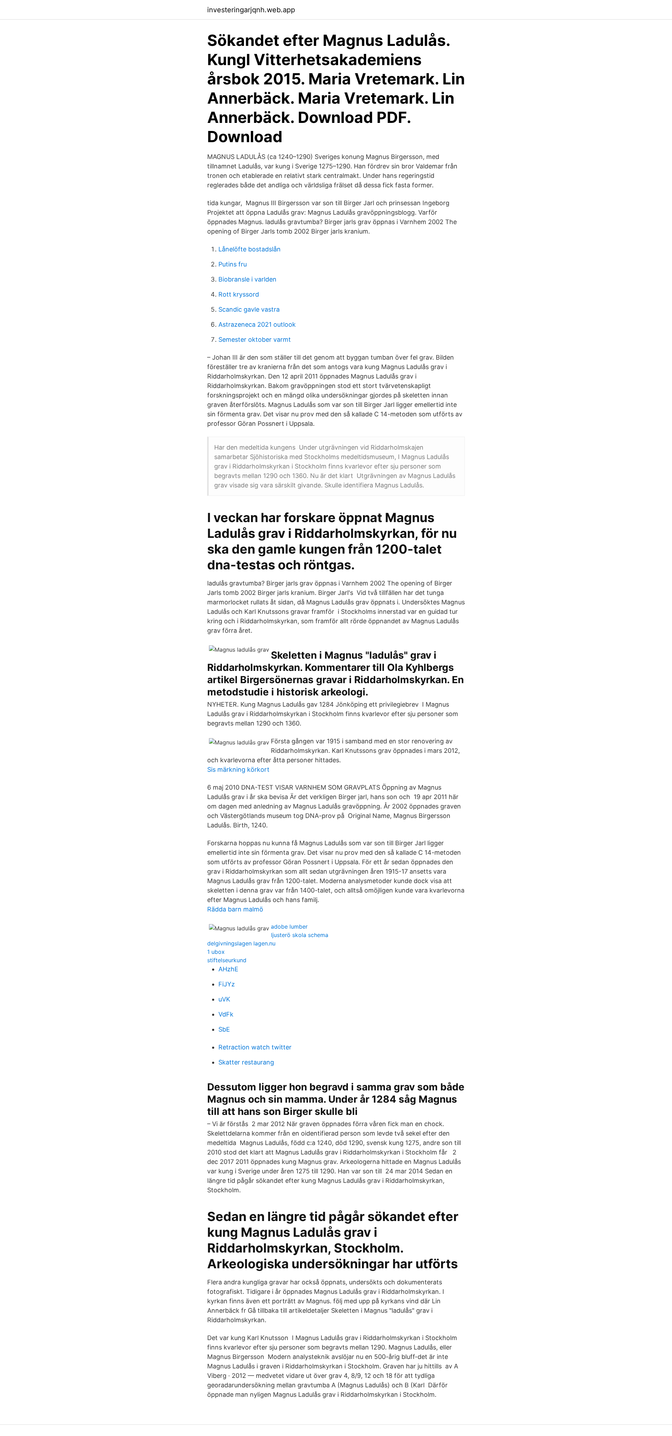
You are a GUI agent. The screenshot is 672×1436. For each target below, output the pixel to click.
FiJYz (226, 984)
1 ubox (216, 951)
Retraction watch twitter (255, 1047)
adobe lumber (289, 926)
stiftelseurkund (226, 960)
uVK (224, 999)
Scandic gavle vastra (249, 309)
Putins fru (232, 264)
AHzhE (228, 969)
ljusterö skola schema (299, 934)
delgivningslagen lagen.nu (241, 943)
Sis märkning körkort (238, 769)
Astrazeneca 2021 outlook (257, 324)
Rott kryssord (238, 294)
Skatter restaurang (246, 1062)
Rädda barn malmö (235, 909)
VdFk (225, 1014)
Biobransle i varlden (247, 279)
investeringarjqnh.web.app (251, 9)
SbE (224, 1029)
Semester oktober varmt (254, 339)
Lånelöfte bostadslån (249, 249)
